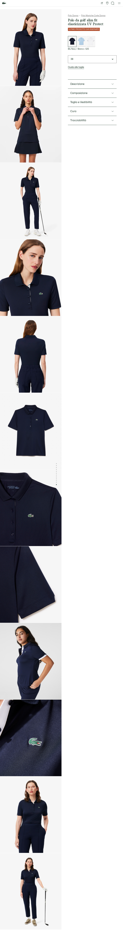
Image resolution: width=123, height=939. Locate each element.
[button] (107, 3)
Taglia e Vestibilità (81, 102)
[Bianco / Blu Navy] (91, 41)
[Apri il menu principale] (119, 3)
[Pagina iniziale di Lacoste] (4, 3)
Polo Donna (73, 16)
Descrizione (77, 84)
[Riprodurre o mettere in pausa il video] (5, 157)
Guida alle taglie (76, 67)
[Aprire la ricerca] (112, 3)
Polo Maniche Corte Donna (93, 16)
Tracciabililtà (78, 120)
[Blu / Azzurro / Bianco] (81, 41)
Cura (73, 111)
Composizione (78, 93)
